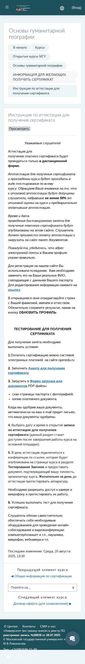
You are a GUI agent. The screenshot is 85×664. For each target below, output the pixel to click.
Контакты (29, 626)
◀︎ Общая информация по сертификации (41, 576)
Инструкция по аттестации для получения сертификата (36, 91)
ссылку (14, 290)
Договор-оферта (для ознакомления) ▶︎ (42, 603)
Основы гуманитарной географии (37, 65)
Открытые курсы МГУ (29, 56)
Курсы (40, 47)
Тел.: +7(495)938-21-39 (20, 649)
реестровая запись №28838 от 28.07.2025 (31, 635)
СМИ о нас (48, 626)
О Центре (11, 626)
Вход (76, 7)
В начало (20, 47)
